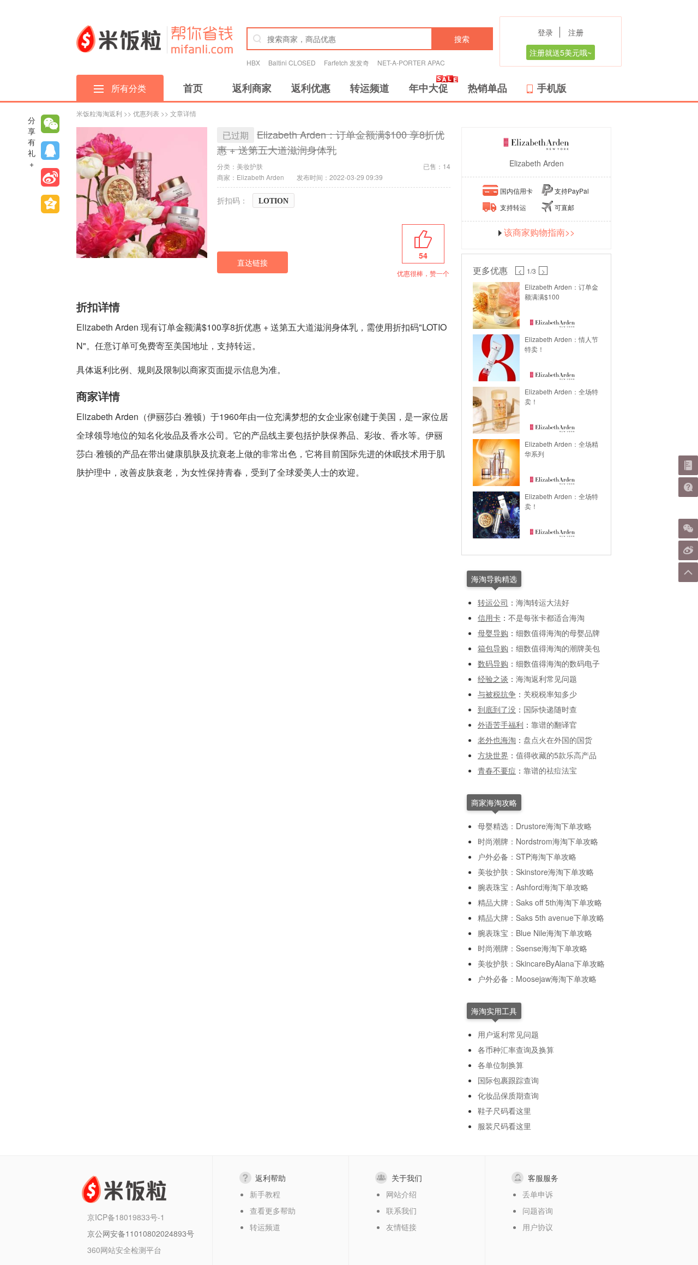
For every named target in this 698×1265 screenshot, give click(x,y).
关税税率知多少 (550, 693)
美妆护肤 (250, 166)
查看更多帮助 (273, 1210)
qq (50, 150)
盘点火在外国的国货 (558, 739)
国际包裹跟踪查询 (508, 1080)
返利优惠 (310, 88)
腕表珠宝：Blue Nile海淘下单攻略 (535, 932)
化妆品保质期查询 (508, 1095)
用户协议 (537, 1226)
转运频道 (369, 88)
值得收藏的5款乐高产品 (556, 755)
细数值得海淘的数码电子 (558, 663)
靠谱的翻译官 (554, 724)
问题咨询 (537, 1210)
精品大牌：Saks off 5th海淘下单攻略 (540, 902)
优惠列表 (146, 113)
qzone (50, 204)
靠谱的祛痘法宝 (550, 770)
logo (118, 39)
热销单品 (487, 88)
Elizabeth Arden (536, 163)
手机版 (552, 88)
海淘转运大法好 (542, 602)
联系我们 (401, 1210)
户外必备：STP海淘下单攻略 (527, 856)
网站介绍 (401, 1194)
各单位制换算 (501, 1064)
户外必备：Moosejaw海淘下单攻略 (537, 978)
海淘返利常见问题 (546, 678)
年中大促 (428, 88)
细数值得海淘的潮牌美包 (558, 648)
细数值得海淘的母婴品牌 (558, 632)
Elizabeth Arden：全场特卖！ (561, 396)
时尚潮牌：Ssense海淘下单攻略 (532, 948)
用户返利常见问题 (508, 1034)
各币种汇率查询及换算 (516, 1049)
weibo (50, 177)
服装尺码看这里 (504, 1125)
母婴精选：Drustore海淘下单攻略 (535, 825)
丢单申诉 (537, 1194)
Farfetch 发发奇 (346, 62)
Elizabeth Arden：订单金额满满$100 (561, 291)
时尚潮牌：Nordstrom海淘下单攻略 (538, 841)
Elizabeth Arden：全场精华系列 (561, 448)
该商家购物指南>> (539, 232)
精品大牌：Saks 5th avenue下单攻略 (541, 917)
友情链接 (401, 1226)
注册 (575, 32)
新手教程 (265, 1194)
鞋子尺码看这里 (504, 1110)
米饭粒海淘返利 (99, 113)
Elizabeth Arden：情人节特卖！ (561, 343)
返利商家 (252, 88)
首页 (193, 88)
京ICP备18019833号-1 (126, 1217)
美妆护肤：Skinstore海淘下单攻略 (536, 871)
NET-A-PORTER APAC (411, 62)
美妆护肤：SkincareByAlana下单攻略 (541, 963)
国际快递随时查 (550, 709)
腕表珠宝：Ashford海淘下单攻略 (533, 887)
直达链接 (252, 262)
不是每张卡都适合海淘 (546, 617)
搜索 (462, 38)
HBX (253, 62)
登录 (545, 32)
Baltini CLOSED (292, 62)
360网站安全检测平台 (124, 1249)
